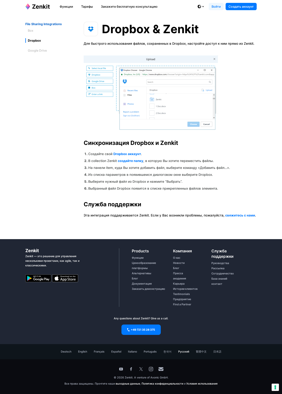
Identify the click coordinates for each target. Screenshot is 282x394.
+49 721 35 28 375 (143, 329)
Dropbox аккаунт (127, 154)
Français (99, 351)
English (82, 351)
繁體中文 (201, 351)
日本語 (217, 351)
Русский (183, 351)
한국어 (167, 351)
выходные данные (128, 383)
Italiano (132, 351)
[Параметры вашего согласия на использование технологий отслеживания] (275, 387)
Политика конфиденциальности (162, 383)
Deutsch (66, 351)
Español (116, 351)
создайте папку (130, 161)
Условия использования (202, 383)
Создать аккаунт (241, 6)
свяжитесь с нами (239, 215)
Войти (216, 6)
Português (150, 351)
